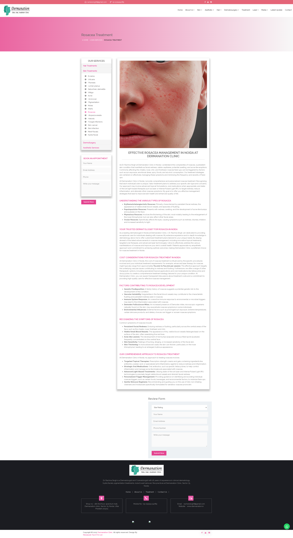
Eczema (91, 76)
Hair (218, 10)
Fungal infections (95, 122)
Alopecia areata (95, 115)
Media (264, 10)
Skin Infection (93, 128)
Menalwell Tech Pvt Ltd (92, 535)
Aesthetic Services (91, 148)
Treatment (246, 10)
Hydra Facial (93, 135)
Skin (199, 10)
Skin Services (96, 40)
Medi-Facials (93, 132)
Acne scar (92, 99)
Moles (90, 106)
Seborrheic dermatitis (96, 89)
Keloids (91, 119)
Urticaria (91, 79)
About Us (138, 492)
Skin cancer (93, 125)
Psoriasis (91, 83)
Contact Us (162, 492)
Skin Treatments (90, 71)
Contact (288, 10)
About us (189, 10)
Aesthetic (209, 10)
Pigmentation (93, 102)
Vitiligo (91, 92)
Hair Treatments (90, 66)
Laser (255, 10)
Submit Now (89, 202)
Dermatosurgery (231, 10)
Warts (90, 109)
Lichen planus (94, 86)
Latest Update (276, 10)
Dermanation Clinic (105, 532)
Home (180, 10)
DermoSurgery (89, 143)
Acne (90, 96)
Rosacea (91, 112)
